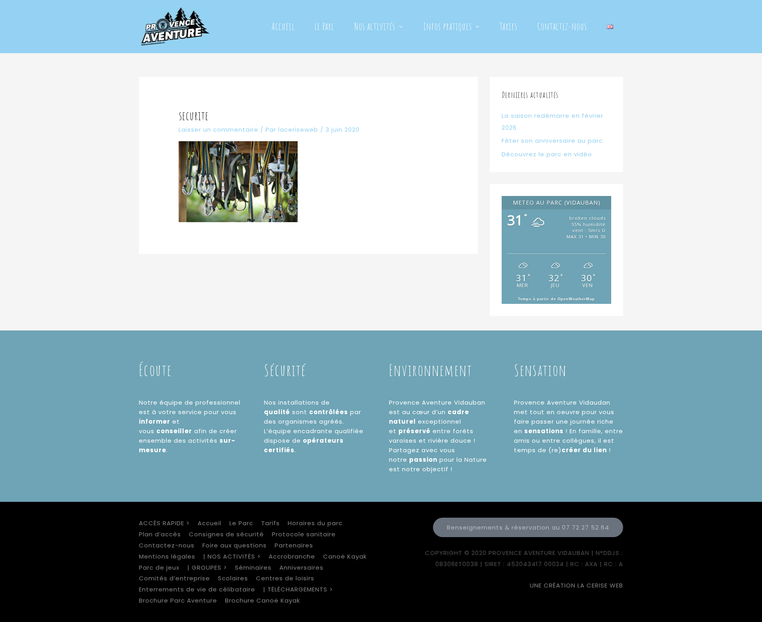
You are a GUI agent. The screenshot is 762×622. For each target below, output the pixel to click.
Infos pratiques (447, 26)
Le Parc (324, 26)
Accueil (282, 26)
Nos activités (374, 26)
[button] (528, 527)
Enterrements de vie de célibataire (197, 589)
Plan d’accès (160, 534)
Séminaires (253, 567)
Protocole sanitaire (304, 534)
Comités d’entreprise (174, 578)
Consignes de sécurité (226, 534)
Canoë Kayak (345, 556)
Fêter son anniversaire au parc (552, 140)
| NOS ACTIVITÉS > (232, 556)
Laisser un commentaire (218, 129)
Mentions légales (167, 556)
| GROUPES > (207, 567)
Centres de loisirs (285, 578)
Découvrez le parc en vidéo (547, 154)
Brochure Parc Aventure (178, 600)
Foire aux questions (234, 545)
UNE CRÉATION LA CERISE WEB (576, 585)
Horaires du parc (315, 523)
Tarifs (509, 26)
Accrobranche (292, 556)
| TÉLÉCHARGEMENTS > (298, 589)
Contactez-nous (562, 26)
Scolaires (233, 578)
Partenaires (294, 545)
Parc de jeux (159, 567)
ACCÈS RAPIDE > (164, 523)
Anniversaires (301, 567)
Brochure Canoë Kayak (262, 600)
